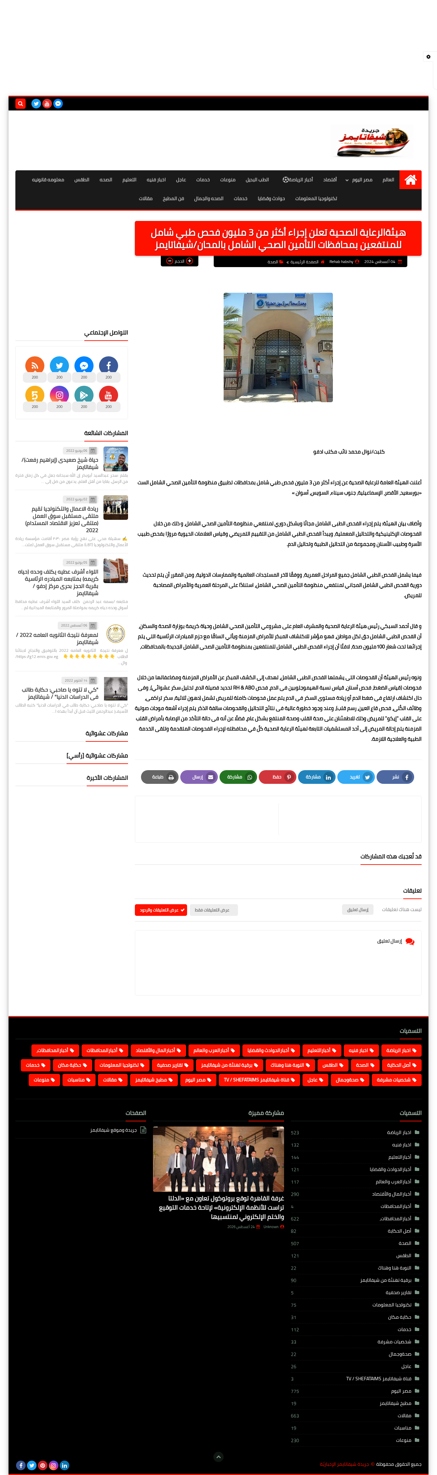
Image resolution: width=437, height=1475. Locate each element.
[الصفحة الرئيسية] (410, 179)
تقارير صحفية (170, 1065)
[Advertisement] (218, 48)
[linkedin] (64, 1465)
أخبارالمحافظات (102, 1050)
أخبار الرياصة (301, 179)
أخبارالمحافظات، (52, 1050)
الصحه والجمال (209, 198)
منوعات (228, 179)
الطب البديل (257, 179)
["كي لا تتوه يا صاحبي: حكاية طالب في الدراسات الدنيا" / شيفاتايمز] (115, 688)
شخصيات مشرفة (394, 1079)
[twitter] (36, 103)
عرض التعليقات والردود (159, 910)
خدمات (203, 179)
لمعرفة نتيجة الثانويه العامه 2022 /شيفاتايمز (57, 638)
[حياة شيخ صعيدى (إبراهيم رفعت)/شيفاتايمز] (115, 459)
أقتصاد (330, 179)
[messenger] (58, 103)
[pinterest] (42, 1465)
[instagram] (53, 1465)
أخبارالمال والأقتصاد (155, 1050)
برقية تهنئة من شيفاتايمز (226, 1065)
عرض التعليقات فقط (212, 910)
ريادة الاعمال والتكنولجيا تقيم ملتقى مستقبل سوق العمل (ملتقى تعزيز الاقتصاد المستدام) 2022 (61, 519)
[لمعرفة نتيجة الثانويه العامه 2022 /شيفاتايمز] (115, 633)
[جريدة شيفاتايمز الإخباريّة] (372, 140)
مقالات (146, 198)
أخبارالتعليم (319, 1050)
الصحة (273, 261)
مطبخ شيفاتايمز (151, 1079)
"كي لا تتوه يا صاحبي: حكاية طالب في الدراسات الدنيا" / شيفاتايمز (60, 693)
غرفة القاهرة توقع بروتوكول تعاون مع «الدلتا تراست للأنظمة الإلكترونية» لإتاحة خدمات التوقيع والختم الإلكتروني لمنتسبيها (221, 1207)
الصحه (106, 179)
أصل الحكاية (399, 1065)
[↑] (218, 1457)
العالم (388, 179)
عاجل (181, 179)
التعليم (130, 179)
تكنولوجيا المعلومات (316, 198)
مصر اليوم (362, 179)
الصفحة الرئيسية (305, 261)
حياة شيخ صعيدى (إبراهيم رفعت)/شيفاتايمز (60, 463)
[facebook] (21, 1465)
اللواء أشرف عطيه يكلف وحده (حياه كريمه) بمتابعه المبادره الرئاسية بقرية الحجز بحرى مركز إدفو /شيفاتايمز (58, 582)
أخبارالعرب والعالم (211, 1050)
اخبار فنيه (156, 179)
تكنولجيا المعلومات (119, 1065)
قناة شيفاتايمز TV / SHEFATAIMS (256, 1079)
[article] (210, 819)
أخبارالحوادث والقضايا (268, 1050)
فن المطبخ (173, 198)
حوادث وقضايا (271, 198)
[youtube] (47, 103)
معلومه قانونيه (48, 179)
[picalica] (75, 1465)
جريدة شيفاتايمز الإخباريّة (344, 1464)
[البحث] (20, 103)
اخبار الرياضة (398, 1050)
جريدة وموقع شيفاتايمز (113, 1130)
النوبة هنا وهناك (287, 1065)
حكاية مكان (69, 1065)
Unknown (271, 1226)
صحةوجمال (347, 1079)
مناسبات (76, 1079)
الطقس (81, 179)
